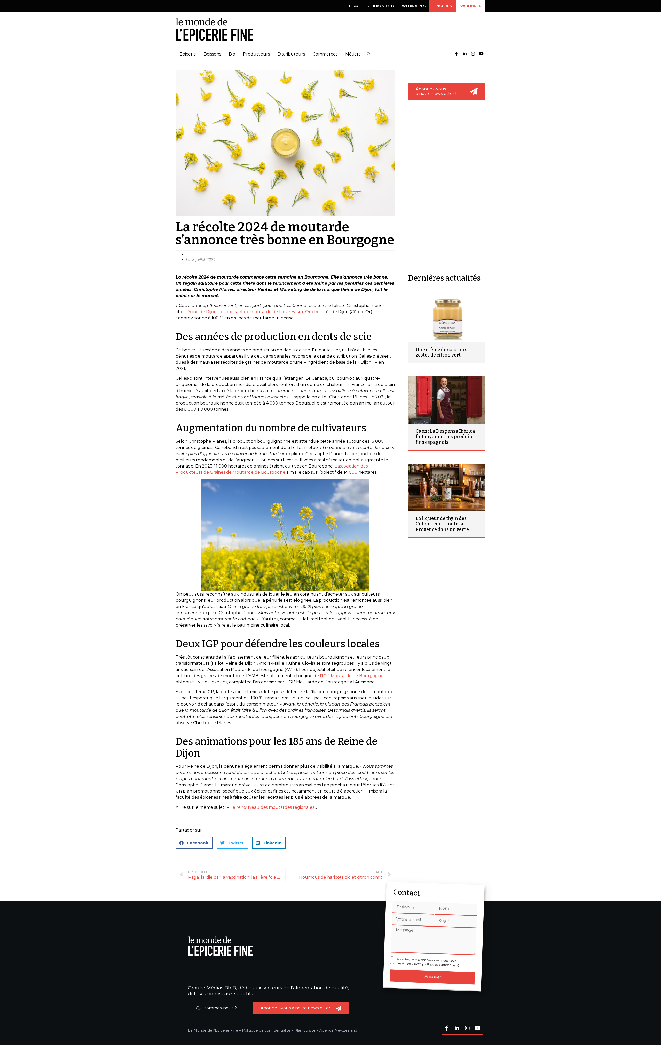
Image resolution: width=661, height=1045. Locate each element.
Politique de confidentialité (266, 1030)
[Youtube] (481, 54)
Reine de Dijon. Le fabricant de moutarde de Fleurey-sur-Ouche (253, 311)
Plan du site (305, 1030)
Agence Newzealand (338, 1030)
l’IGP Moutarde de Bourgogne (351, 675)
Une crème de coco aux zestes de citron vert (441, 352)
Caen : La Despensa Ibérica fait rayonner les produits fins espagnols (445, 436)
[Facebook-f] (456, 54)
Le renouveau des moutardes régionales (272, 807)
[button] (369, 54)
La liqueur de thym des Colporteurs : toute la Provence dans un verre (442, 524)
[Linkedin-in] (465, 54)
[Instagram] (473, 54)
